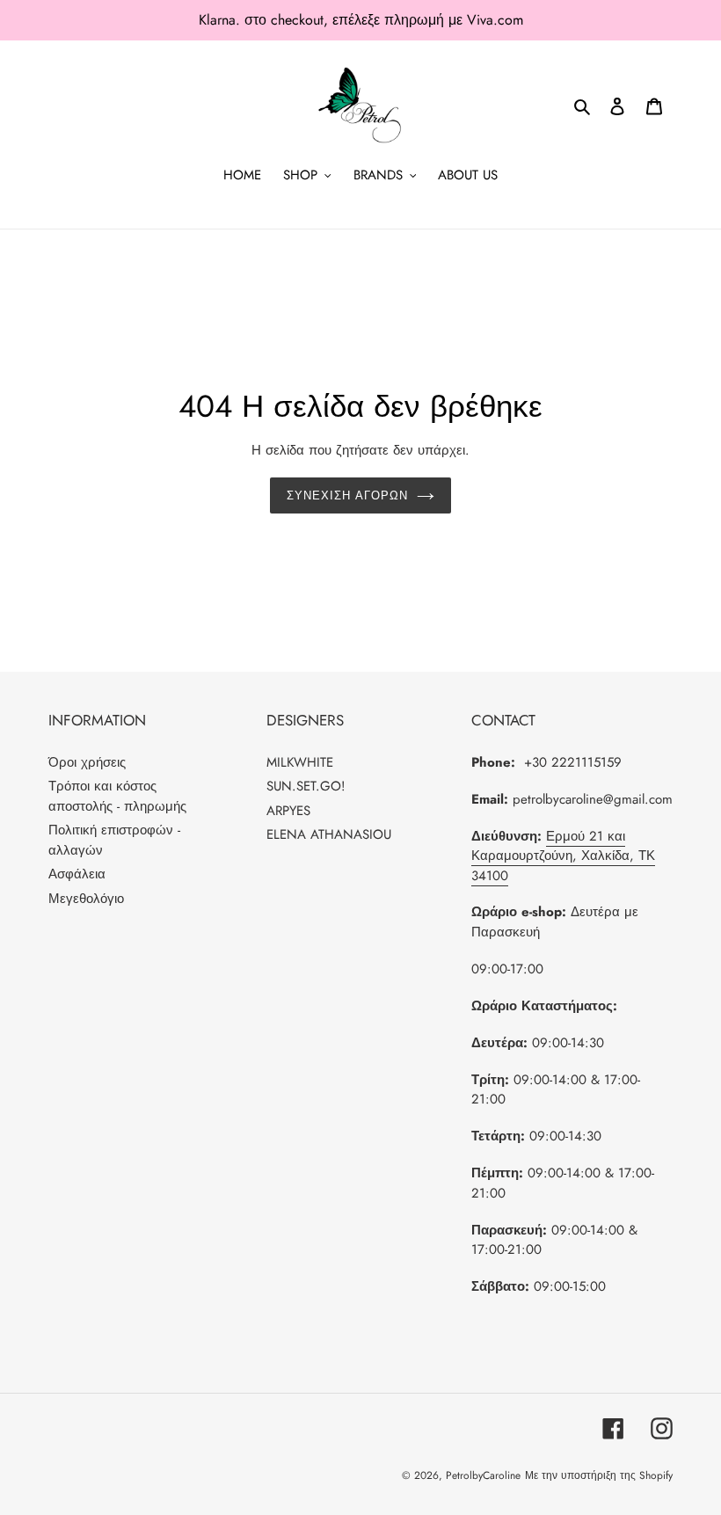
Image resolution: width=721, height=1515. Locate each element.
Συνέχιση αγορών (348, 495)
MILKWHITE (299, 762)
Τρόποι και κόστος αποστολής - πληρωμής (117, 796)
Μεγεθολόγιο (86, 898)
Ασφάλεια (77, 874)
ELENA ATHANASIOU (328, 834)
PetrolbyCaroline (483, 1475)
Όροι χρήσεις (87, 762)
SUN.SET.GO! (306, 786)
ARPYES (288, 810)
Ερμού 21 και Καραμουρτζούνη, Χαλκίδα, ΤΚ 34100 (563, 856)
